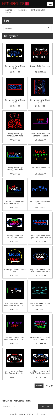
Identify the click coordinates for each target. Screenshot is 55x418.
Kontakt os (7, 401)
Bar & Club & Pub (38, 10)
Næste (39, 385)
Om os (28, 401)
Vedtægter (19, 401)
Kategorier (22, 10)
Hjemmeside (9, 10)
